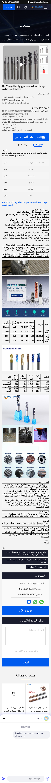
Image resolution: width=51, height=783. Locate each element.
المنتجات (36, 35)
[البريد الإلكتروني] (29, 602)
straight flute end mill (37, 567)
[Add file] (47, 779)
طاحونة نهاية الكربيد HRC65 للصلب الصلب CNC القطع (13, 709)
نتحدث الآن (25, 610)
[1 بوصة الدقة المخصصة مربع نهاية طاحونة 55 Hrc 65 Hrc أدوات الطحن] (21, 65)
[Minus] (3, 718)
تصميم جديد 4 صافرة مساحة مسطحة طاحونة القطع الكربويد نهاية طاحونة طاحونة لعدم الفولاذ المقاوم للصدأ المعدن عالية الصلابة (38, 709)
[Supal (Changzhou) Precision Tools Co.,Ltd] (37, 7)
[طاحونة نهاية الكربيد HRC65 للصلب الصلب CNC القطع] (13, 694)
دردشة (9, 7)
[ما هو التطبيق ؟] (35, 602)
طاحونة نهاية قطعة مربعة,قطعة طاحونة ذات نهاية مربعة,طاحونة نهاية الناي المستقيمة (26, 553)
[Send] (4, 779)
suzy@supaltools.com (39, 2)
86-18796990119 (11, 2)
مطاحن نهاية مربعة (22, 35)
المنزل (46, 35)
